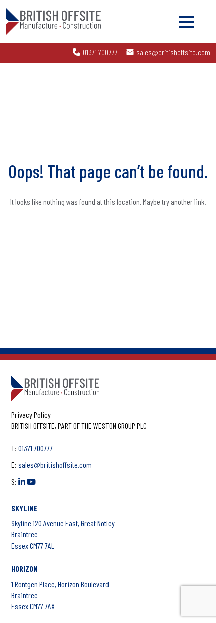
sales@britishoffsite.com (173, 52)
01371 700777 (100, 52)
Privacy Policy (31, 414)
